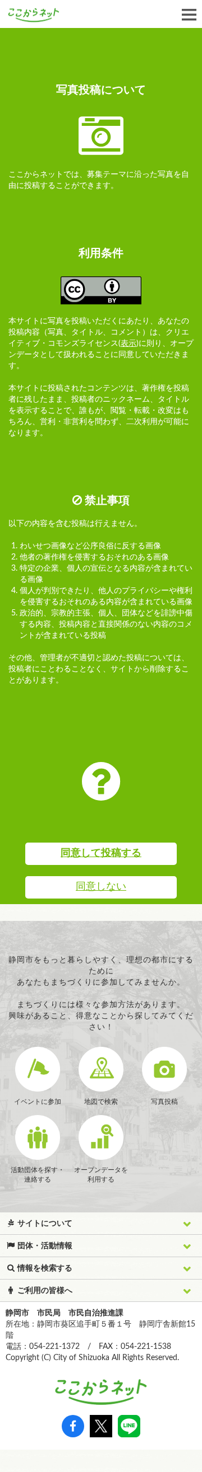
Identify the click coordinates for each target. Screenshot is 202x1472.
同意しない (101, 887)
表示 (128, 343)
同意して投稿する (101, 853)
